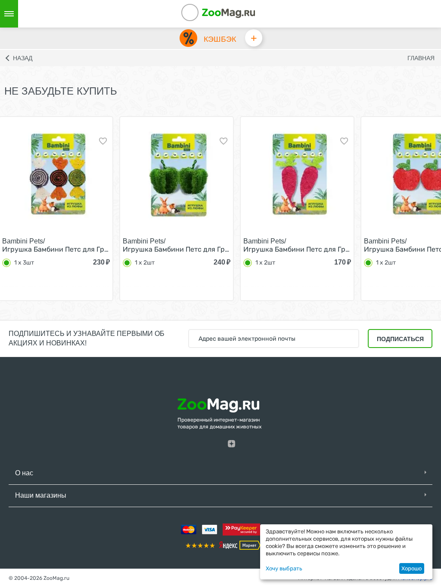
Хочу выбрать (284, 568)
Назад (22, 58)
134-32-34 (201, 13)
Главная (421, 58)
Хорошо (411, 568)
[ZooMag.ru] (228, 12)
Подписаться (400, 339)
